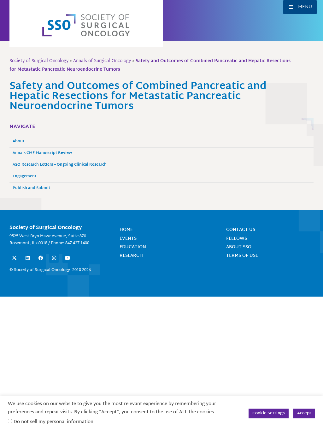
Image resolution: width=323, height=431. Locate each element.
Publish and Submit (31, 188)
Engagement (24, 176)
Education (133, 247)
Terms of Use (242, 255)
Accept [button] (304, 413)
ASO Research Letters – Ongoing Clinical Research (60, 165)
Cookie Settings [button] (268, 413)
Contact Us (240, 230)
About (18, 141)
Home (126, 230)
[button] (300, 7)
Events (128, 238)
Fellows (236, 238)
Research (131, 255)
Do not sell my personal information (53, 422)
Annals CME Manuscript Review (42, 153)
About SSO (238, 247)
